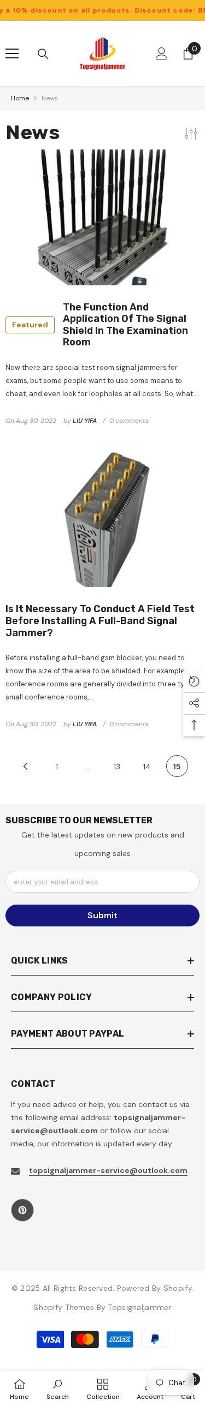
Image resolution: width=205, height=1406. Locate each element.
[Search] (43, 54)
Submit (102, 915)
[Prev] (26, 766)
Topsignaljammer (139, 1307)
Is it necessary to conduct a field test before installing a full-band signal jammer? (100, 620)
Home (20, 98)
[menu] (12, 53)
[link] (57, 1388)
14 (147, 766)
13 (117, 766)
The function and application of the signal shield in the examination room (100, 325)
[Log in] (162, 53)
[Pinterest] (22, 1210)
